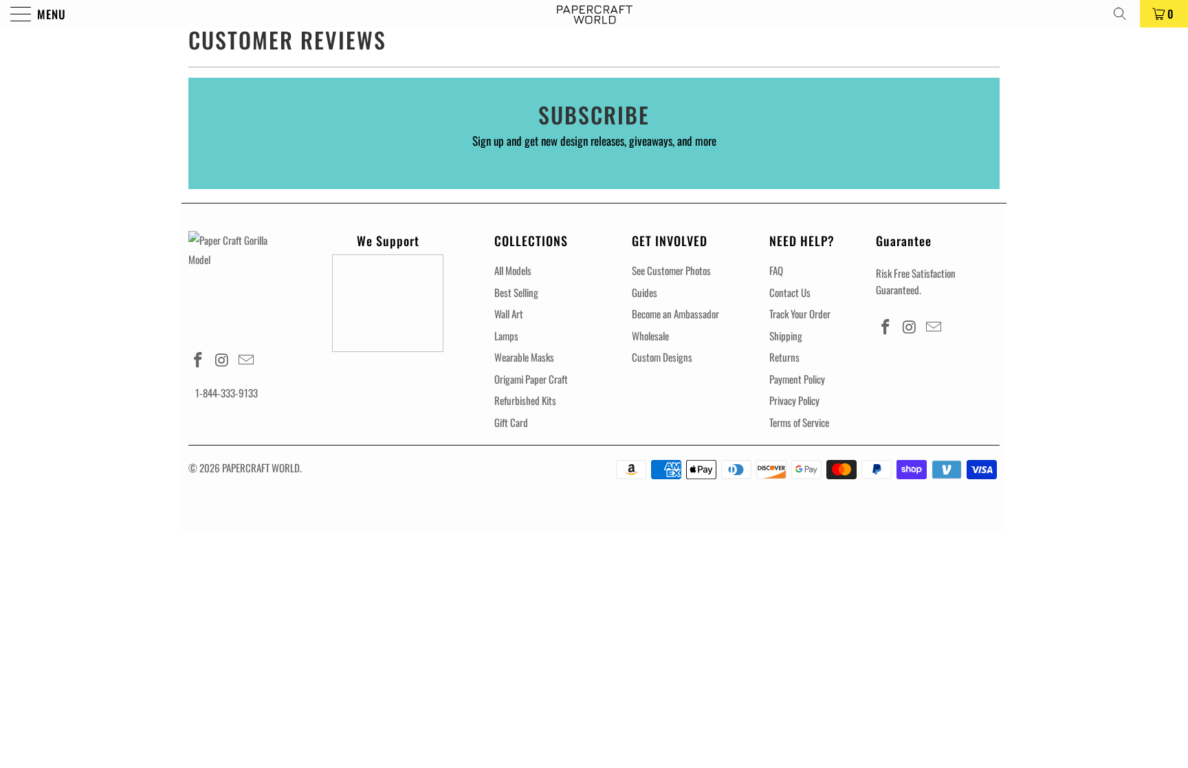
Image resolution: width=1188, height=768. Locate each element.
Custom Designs (662, 356)
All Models (512, 270)
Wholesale (650, 335)
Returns (784, 356)
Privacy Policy (794, 400)
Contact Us (790, 292)
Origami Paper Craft (531, 378)
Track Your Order (799, 313)
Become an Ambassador (675, 313)
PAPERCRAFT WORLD (261, 467)
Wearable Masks (524, 356)
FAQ (776, 270)
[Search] (1124, 14)
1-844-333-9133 (226, 392)
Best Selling (516, 292)
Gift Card (511, 422)
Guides (644, 292)
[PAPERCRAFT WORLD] (594, 14)
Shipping (785, 335)
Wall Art (508, 313)
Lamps (506, 335)
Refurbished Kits (525, 400)
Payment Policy (797, 378)
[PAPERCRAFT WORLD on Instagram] (222, 359)
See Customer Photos (671, 270)
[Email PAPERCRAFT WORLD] (246, 359)
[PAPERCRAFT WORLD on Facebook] (198, 359)
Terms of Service (799, 422)
